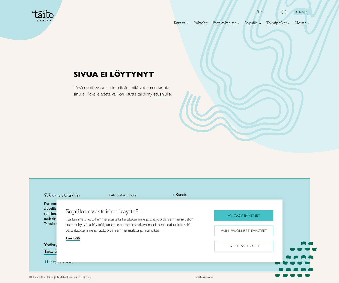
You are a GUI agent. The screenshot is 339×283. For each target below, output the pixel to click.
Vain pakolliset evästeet (244, 231)
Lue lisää (73, 238)
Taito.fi (302, 12)
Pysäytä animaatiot (61, 262)
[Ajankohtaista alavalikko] (239, 23)
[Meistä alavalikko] (308, 23)
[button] (284, 12)
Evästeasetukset (244, 246)
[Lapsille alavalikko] (260, 23)
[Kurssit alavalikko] (187, 23)
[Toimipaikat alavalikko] (289, 23)
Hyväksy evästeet (244, 215)
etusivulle (162, 94)
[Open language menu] (261, 12)
